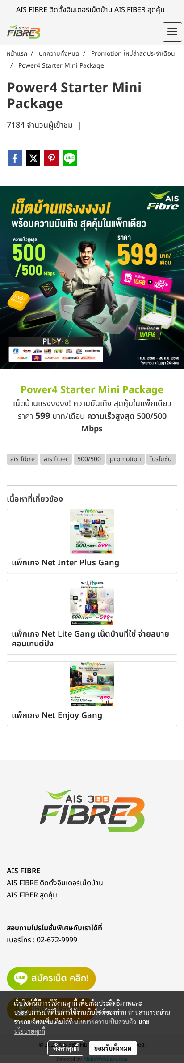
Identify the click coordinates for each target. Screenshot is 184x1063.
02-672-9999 (57, 940)
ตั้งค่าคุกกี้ (66, 1048)
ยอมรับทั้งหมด (113, 1048)
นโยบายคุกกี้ (29, 1031)
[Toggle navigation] (172, 32)
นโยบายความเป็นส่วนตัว (105, 1022)
